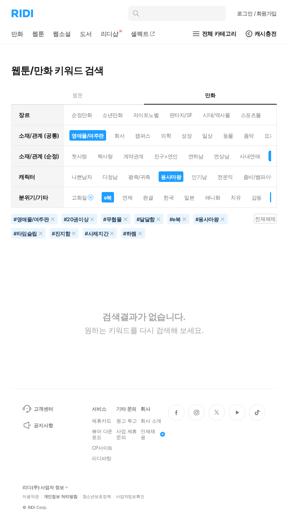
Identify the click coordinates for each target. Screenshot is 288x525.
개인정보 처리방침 (61, 496)
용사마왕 (171, 177)
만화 (17, 34)
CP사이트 (102, 448)
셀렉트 (140, 34)
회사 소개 (151, 421)
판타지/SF (181, 115)
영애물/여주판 (88, 135)
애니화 (212, 197)
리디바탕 (101, 458)
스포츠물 (251, 115)
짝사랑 (105, 156)
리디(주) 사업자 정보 (43, 487)
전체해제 (265, 219)
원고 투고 (126, 421)
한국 (169, 197)
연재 (127, 197)
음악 (249, 135)
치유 (236, 197)
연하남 (196, 156)
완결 (148, 197)
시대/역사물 (216, 115)
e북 (108, 197)
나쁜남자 (82, 177)
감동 (257, 197)
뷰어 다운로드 (102, 434)
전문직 (225, 177)
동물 (228, 135)
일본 (189, 197)
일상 (207, 135)
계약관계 (133, 156)
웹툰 (38, 34)
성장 (187, 135)
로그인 (257, 13)
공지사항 (43, 425)
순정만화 (82, 115)
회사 (119, 135)
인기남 (199, 177)
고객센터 (43, 409)
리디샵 (110, 34)
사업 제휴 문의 (126, 434)
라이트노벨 (146, 115)
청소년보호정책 (96, 496)
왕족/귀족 (139, 177)
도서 (86, 34)
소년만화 (112, 115)
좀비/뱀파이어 (259, 177)
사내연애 (250, 156)
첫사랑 (79, 156)
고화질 (79, 197)
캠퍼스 (142, 135)
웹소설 (62, 34)
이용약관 (30, 496)
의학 (166, 135)
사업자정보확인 (130, 496)
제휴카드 (101, 421)
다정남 (110, 177)
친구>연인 (166, 156)
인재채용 (148, 434)
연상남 (221, 156)
